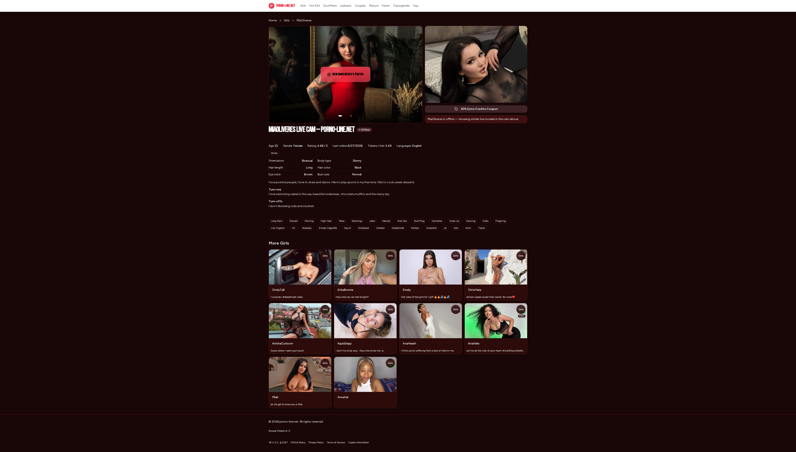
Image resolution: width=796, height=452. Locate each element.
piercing (309, 220)
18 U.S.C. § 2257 (278, 442)
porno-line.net (282, 6)
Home (273, 20)
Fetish (386, 5)
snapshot (431, 228)
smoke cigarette (328, 228)
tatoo (342, 220)
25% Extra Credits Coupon (481, 110)
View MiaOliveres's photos (349, 75)
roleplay (307, 228)
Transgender (401, 5)
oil (293, 228)
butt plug (419, 220)
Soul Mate (330, 5)
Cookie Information (358, 442)
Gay (415, 5)
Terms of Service (336, 442)
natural (386, 220)
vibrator (380, 228)
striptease (363, 228)
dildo (485, 220)
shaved (293, 220)
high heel (326, 220)
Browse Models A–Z (279, 430)
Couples (360, 5)
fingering (500, 220)
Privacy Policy (316, 442)
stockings (357, 220)
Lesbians (346, 5)
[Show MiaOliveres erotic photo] (340, 115)
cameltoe (437, 220)
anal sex (402, 220)
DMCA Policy (298, 442)
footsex (415, 228)
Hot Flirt (314, 5)
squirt (347, 228)
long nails (276, 220)
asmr (468, 228)
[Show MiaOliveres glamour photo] (351, 115)
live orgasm (278, 228)
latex (372, 220)
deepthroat (398, 228)
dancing (471, 220)
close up (454, 220)
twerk (481, 228)
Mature (374, 5)
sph (456, 228)
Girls (303, 5)
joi (445, 228)
